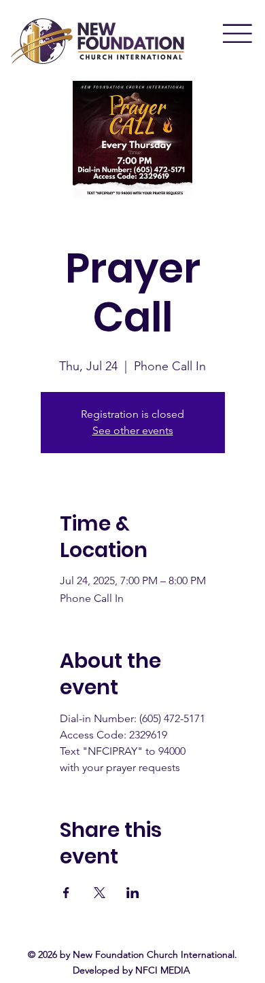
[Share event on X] (99, 892)
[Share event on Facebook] (66, 892)
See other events (132, 430)
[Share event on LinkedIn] (132, 892)
